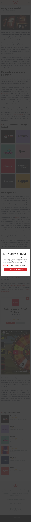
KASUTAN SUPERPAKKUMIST (15, 269)
